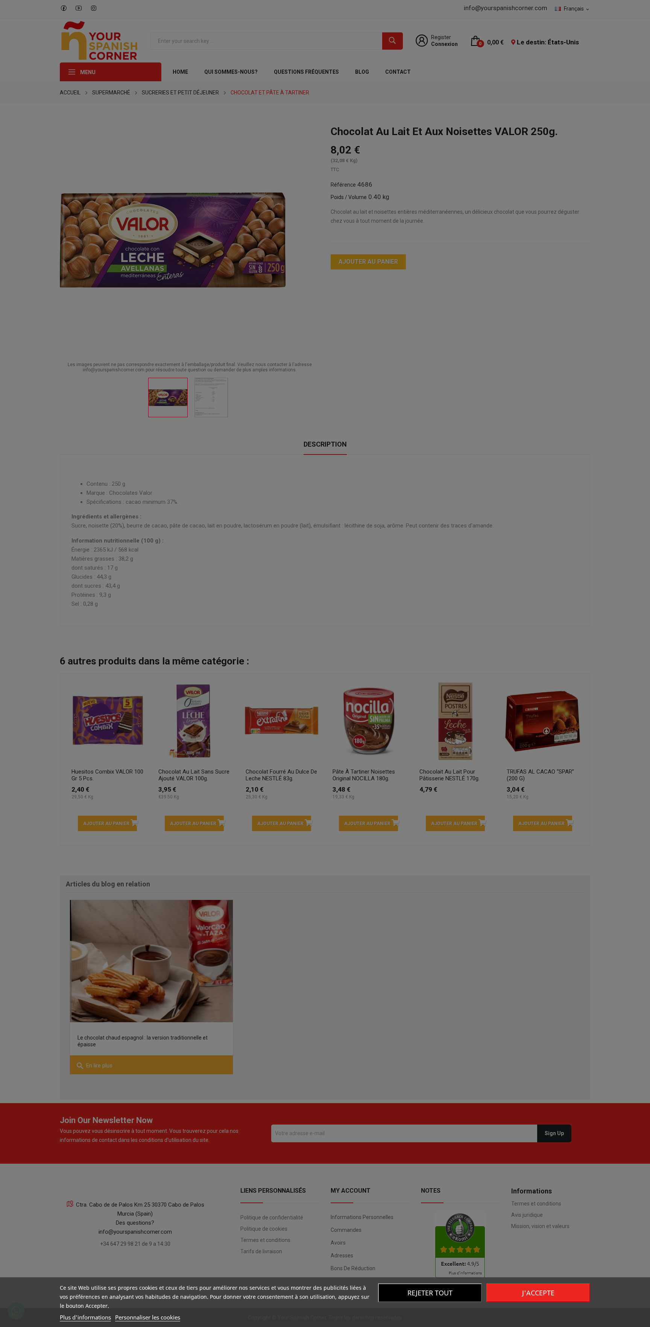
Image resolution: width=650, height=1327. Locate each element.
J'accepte (538, 1292)
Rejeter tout (430, 1292)
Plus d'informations (85, 1317)
